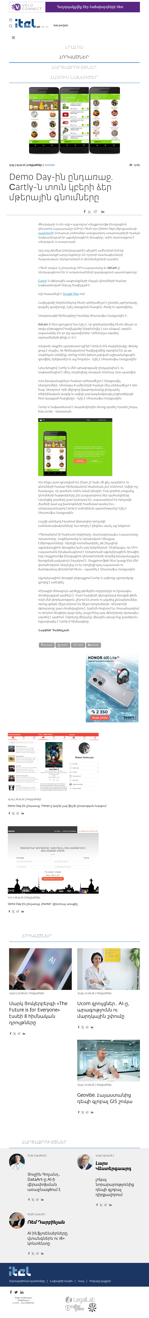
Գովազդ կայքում (100, 1281)
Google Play (71, 294)
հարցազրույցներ (74, 67)
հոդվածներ (74, 57)
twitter (64, 645)
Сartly (42, 281)
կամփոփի (46, 233)
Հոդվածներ (34, 165)
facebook (48, 645)
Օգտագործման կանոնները (27, 1281)
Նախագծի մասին (61, 1281)
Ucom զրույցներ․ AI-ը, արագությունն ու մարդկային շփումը (103, 1010)
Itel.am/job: (61, 25)
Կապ (81, 1281)
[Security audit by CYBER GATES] (75, 1308)
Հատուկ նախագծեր (74, 77)
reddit (79, 645)
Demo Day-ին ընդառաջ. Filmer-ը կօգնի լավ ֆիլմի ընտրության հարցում (57, 806)
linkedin (94, 645)
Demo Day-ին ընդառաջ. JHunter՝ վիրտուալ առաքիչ (43, 904)
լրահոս (74, 47)
